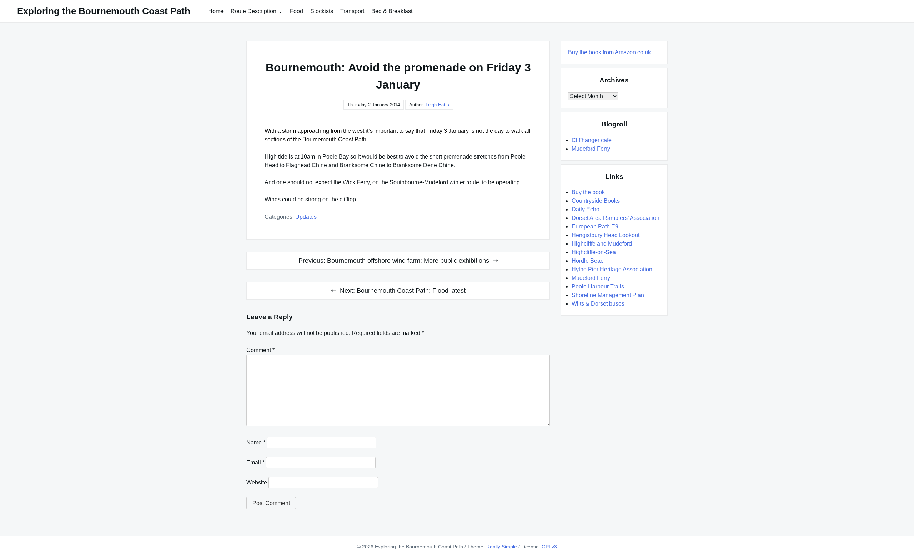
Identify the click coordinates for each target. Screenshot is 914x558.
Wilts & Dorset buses (598, 304)
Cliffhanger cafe (592, 140)
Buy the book (588, 192)
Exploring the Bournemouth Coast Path (103, 11)
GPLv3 (549, 546)
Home (216, 11)
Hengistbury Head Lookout (605, 235)
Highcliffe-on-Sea (594, 252)
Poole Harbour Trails (598, 286)
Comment (260, 350)
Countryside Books (596, 201)
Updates (306, 217)
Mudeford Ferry (591, 149)
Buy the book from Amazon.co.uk (609, 52)
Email (255, 462)
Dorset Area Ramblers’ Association (615, 218)
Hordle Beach (589, 261)
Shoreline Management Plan (608, 295)
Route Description (253, 11)
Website (256, 482)
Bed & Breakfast (391, 11)
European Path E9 (595, 226)
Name (255, 442)
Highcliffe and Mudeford (602, 244)
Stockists (321, 11)
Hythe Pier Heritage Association (612, 269)
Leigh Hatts (437, 104)
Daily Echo (585, 209)
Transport (352, 11)
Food (296, 11)
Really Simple (501, 546)
